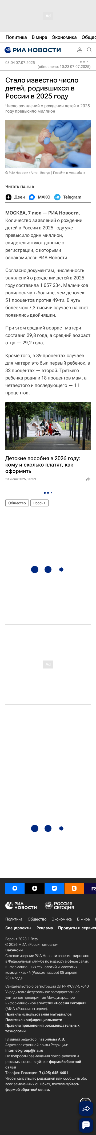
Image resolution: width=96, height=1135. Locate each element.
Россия (39, 503)
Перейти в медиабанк (69, 173)
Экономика (62, 919)
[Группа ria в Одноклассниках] (74, 888)
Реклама (45, 928)
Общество (17, 503)
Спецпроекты (18, 928)
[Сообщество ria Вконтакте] (54, 888)
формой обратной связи (27, 1089)
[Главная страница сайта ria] (32, 50)
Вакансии (14, 950)
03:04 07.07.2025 (20, 62)
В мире (83, 919)
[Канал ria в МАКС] (15, 888)
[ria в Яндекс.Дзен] (34, 888)
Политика (13, 919)
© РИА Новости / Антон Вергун (27, 173)
